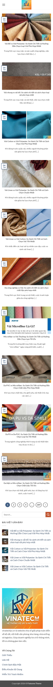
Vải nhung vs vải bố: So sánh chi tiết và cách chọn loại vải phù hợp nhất (26, 93)
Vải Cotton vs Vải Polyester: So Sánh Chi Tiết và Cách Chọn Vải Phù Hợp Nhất (26, 142)
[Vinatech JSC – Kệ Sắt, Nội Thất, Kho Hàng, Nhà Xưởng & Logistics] (26, 4)
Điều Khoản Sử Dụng (12, 669)
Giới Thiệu (7, 655)
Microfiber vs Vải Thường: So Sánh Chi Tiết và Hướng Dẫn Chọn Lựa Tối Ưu (26, 338)
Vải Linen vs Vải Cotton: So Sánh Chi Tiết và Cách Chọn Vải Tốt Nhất (26, 240)
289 (38, 504)
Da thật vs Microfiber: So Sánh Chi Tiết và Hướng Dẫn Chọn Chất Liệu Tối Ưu (26, 484)
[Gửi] (48, 514)
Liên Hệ (5, 660)
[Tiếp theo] (45, 505)
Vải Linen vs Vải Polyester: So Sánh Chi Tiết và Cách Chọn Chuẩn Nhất (26, 191)
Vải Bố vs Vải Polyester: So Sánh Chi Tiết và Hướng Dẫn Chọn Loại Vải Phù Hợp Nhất (26, 45)
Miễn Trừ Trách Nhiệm (12, 674)
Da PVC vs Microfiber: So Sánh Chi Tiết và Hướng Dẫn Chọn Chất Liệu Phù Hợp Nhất (27, 386)
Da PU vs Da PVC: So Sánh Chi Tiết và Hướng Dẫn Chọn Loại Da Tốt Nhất (26, 435)
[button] (3, 4)
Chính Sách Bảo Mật (11, 664)
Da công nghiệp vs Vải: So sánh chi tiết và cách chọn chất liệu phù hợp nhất (27, 289)
